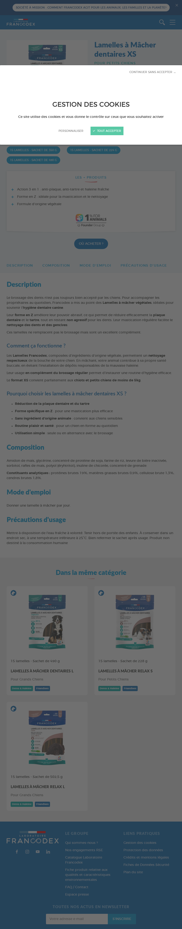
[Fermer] (91, 464)
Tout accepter (108, 130)
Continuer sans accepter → (152, 72)
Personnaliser (71, 130)
